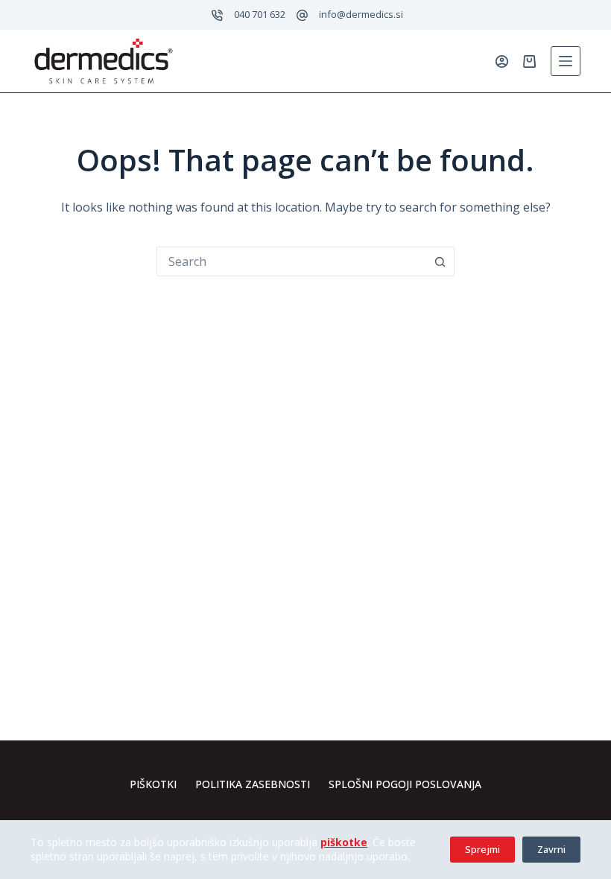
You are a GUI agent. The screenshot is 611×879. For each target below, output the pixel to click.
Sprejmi (482, 849)
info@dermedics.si (361, 14)
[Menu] (565, 61)
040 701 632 (259, 14)
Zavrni (551, 849)
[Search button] (439, 261)
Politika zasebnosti (252, 784)
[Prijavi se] (502, 61)
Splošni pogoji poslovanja (405, 784)
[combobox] (291, 261)
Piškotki (153, 784)
